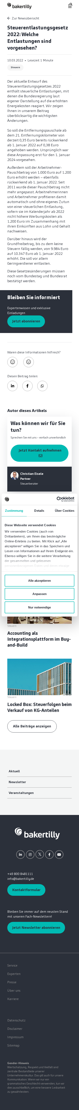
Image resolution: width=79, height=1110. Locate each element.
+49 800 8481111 (20, 874)
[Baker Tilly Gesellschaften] (37, 833)
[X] (39, 854)
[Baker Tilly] (19, 6)
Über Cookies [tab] (64, 510)
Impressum (15, 1037)
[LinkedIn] (20, 854)
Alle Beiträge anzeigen (32, 726)
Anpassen (39, 594)
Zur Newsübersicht (25, 18)
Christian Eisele (31, 474)
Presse (11, 982)
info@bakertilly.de (20, 879)
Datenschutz (16, 1020)
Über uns (13, 990)
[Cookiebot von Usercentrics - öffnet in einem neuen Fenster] (56, 499)
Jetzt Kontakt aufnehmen (39, 450)
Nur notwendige (39, 607)
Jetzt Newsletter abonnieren (36, 927)
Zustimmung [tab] (14, 510)
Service (12, 965)
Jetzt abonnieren (26, 321)
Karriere (13, 999)
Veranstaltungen (21, 793)
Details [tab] (39, 510)
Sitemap (13, 1045)
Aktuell (14, 771)
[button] (12, 386)
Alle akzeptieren (39, 580)
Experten (13, 974)
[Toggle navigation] (68, 5)
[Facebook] (49, 854)
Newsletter (17, 782)
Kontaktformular (26, 889)
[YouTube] (59, 854)
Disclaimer (14, 1029)
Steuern (15, 67)
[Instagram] (30, 854)
